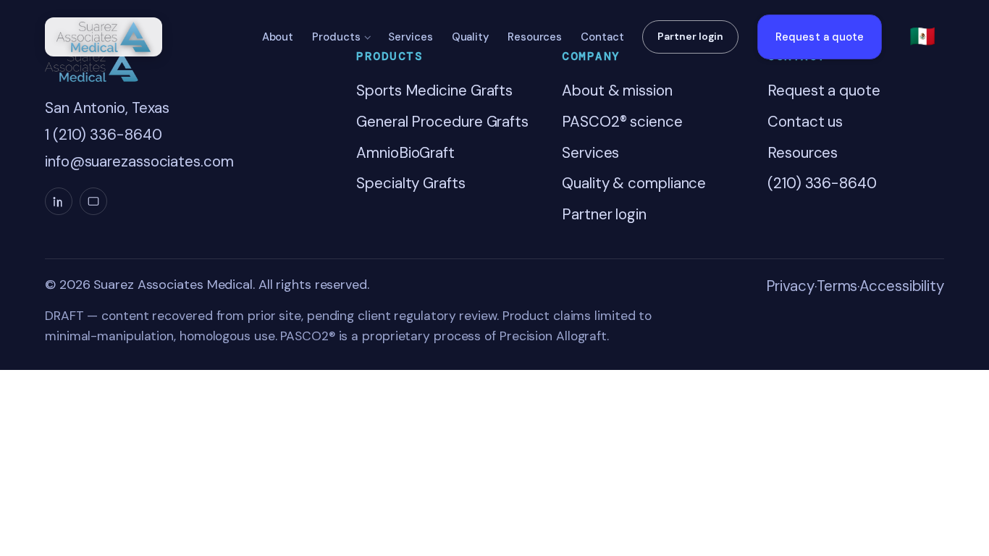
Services (410, 37)
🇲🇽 (922, 36)
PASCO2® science (622, 121)
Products (336, 37)
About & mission (617, 90)
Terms (837, 286)
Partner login (690, 36)
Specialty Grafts (410, 183)
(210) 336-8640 (822, 183)
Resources (535, 37)
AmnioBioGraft (405, 152)
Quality (470, 37)
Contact (602, 37)
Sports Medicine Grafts (434, 90)
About (278, 37)
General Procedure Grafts (442, 121)
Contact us (805, 121)
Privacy (790, 286)
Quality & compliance (634, 183)
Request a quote (819, 37)
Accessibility (901, 286)
